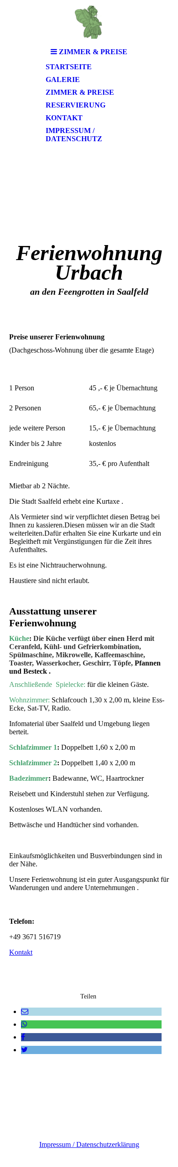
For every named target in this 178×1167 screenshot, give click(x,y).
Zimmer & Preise (80, 92)
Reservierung (75, 105)
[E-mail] (24, 1011)
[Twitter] (24, 1050)
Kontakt (64, 118)
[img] (89, 22)
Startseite (69, 67)
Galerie (63, 79)
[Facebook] (23, 1037)
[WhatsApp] (24, 1024)
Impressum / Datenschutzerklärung (89, 1144)
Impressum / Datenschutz (74, 135)
